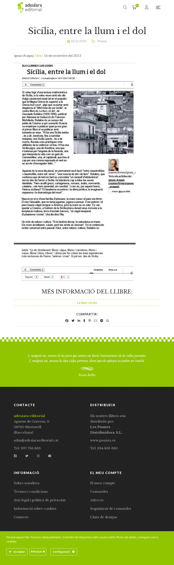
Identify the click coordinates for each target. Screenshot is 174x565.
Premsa (102, 41)
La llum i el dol (87, 302)
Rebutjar (37, 551)
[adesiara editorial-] (30, 7)
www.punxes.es (102, 440)
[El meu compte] (147, 7)
